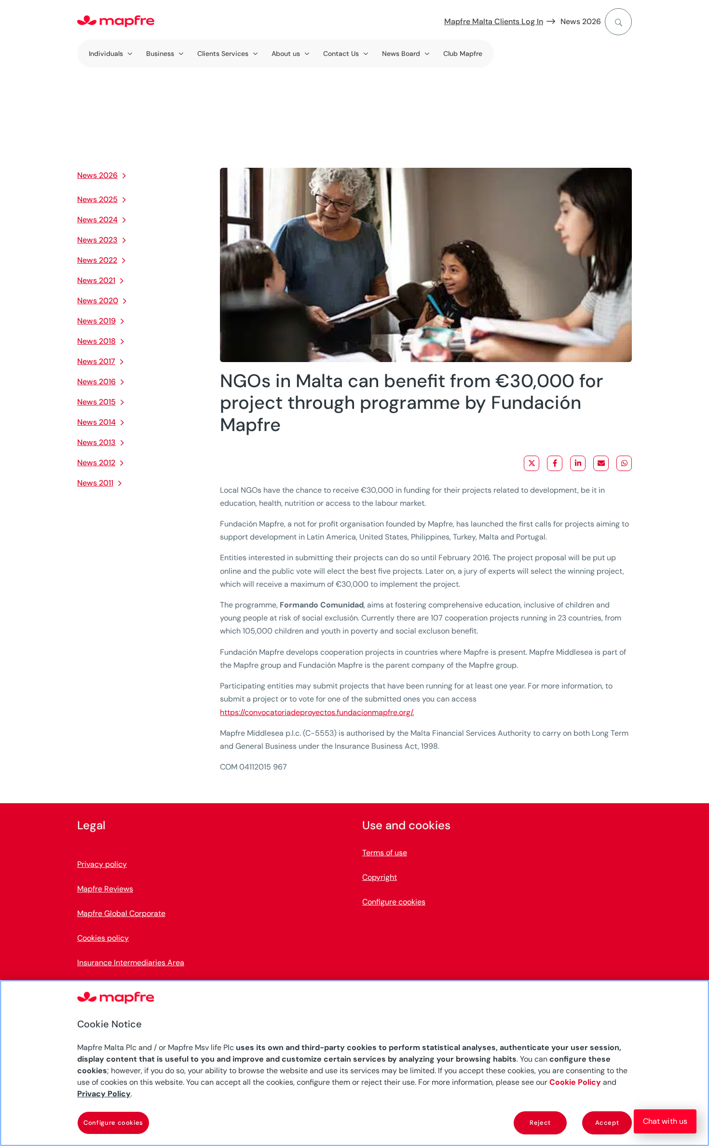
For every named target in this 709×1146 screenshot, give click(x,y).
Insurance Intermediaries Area (130, 962)
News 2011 (95, 483)
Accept (607, 1123)
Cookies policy (103, 938)
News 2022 (97, 260)
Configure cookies (113, 1123)
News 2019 (96, 321)
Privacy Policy (104, 1094)
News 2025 (97, 199)
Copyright (379, 877)
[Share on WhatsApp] (624, 463)
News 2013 (96, 442)
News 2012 (96, 463)
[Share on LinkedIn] (578, 463)
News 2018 (96, 341)
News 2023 (97, 240)
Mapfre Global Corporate (121, 913)
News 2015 (96, 402)
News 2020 (97, 301)
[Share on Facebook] (554, 463)
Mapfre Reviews (105, 889)
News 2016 (96, 382)
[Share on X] (531, 463)
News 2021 (96, 280)
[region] (354, 1063)
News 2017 (96, 361)
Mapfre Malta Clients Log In (493, 21)
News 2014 (96, 422)
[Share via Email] (601, 463)
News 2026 (580, 21)
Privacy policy (102, 864)
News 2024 (97, 220)
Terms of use (384, 853)
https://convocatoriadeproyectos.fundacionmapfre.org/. (317, 712)
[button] (665, 1121)
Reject (540, 1123)
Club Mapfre (462, 53)
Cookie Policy (575, 1082)
